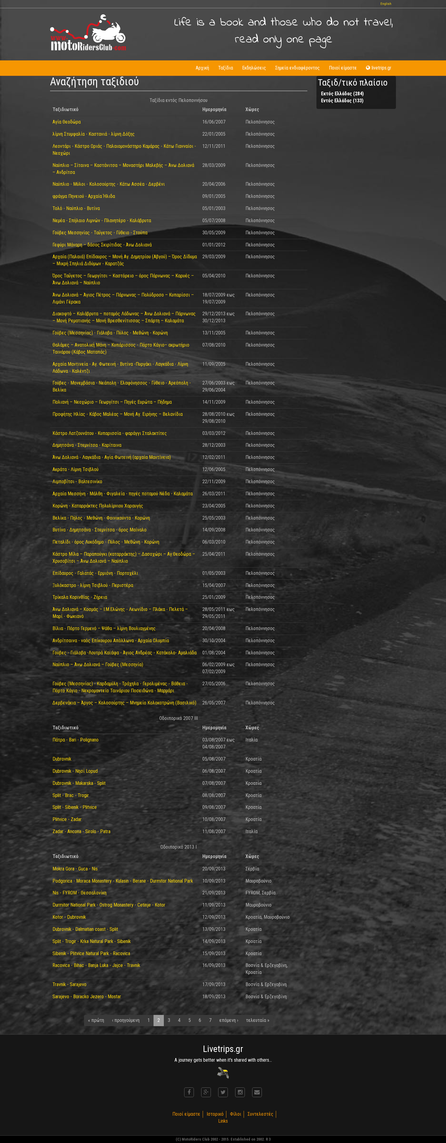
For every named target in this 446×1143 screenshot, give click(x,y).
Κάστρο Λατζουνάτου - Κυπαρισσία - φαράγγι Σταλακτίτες (109, 433)
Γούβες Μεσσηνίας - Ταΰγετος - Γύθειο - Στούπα (99, 233)
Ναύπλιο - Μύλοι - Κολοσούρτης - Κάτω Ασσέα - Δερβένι (108, 184)
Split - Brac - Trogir (70, 795)
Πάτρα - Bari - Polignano (75, 740)
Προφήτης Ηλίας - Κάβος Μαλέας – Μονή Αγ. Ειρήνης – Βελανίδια (117, 414)
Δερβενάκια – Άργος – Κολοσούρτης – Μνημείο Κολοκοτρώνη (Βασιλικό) (124, 703)
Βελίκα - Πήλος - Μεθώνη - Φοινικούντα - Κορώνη (101, 518)
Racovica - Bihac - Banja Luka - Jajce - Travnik (96, 965)
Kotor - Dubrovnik (69, 917)
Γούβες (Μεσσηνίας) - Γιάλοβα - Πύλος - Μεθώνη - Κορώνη (110, 333)
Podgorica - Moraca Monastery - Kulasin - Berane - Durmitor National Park (122, 881)
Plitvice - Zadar (67, 819)
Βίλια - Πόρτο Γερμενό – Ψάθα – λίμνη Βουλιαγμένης (104, 628)
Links (223, 1121)
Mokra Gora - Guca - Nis (75, 869)
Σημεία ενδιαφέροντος (297, 68)
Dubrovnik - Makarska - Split (79, 783)
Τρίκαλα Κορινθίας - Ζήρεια (79, 597)
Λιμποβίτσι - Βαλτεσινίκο (77, 481)
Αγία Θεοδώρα (66, 122)
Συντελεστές (260, 1114)
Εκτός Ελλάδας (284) (342, 94)
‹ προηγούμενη (126, 1020)
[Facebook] (189, 1092)
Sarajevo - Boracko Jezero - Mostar (86, 996)
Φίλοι (235, 1114)
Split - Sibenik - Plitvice (74, 807)
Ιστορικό (215, 1114)
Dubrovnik (61, 759)
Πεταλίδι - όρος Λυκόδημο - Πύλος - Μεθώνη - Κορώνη (105, 542)
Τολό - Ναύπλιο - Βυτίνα (76, 208)
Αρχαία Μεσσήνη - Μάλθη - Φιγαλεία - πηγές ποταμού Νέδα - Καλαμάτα (122, 494)
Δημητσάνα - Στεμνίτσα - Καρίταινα (86, 445)
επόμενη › (228, 1020)
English (385, 4)
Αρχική (202, 68)
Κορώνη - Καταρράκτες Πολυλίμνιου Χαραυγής (97, 506)
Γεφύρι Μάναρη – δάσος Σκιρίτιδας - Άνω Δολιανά (102, 245)
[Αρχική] (88, 32)
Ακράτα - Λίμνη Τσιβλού (75, 469)
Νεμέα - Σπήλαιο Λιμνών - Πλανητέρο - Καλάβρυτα (101, 220)
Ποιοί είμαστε (343, 68)
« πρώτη (96, 1020)
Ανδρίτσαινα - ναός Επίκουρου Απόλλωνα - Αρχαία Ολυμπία (110, 640)
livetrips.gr (381, 68)
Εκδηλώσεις (254, 68)
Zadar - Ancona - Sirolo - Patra (81, 831)
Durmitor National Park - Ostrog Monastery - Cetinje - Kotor (108, 905)
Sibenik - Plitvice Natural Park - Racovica (91, 953)
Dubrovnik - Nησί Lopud (75, 771)
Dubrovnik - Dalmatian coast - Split (85, 929)
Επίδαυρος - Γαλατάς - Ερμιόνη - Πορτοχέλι (95, 573)
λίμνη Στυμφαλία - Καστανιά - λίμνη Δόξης (93, 134)
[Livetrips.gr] (223, 1073)
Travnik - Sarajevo (69, 984)
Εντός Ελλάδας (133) (342, 100)
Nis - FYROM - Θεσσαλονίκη (79, 893)
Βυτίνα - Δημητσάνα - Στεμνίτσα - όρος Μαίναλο (99, 530)
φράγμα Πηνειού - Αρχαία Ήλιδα (83, 196)
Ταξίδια (225, 68)
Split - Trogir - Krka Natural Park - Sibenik (91, 941)
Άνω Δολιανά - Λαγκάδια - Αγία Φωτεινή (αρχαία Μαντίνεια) (111, 457)
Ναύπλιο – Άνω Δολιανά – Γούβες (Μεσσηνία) (97, 664)
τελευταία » (257, 1020)
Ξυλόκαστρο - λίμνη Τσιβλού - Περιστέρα (92, 585)
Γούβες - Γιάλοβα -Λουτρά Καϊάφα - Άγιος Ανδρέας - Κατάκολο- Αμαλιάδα (124, 653)
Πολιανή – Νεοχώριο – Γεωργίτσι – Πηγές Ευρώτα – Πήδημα (112, 402)
